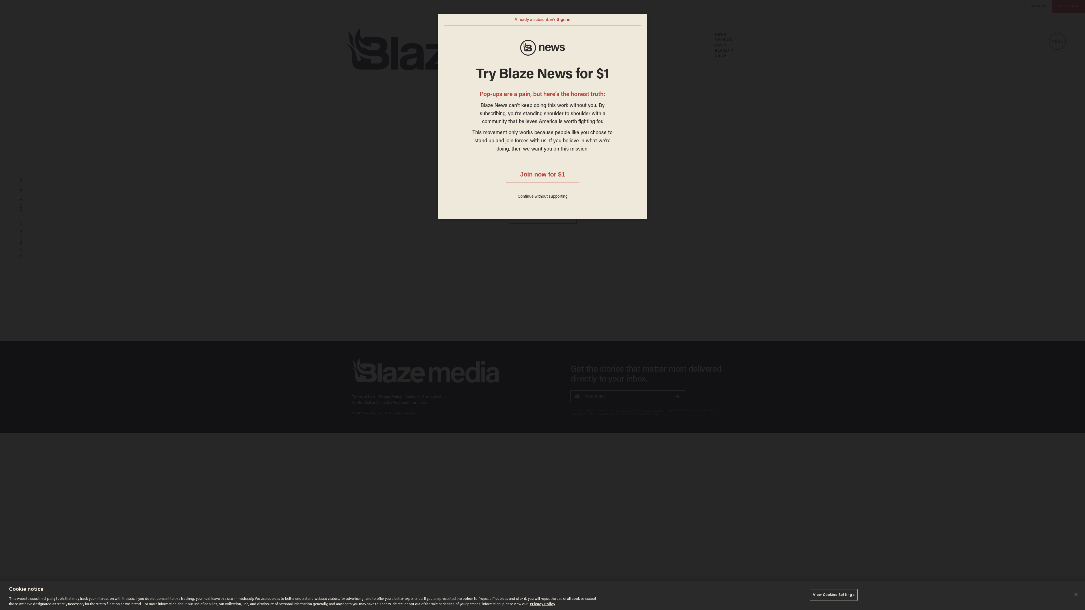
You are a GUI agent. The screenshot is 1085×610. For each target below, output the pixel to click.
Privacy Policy (542, 604)
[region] (542, 595)
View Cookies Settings (833, 595)
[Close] (1076, 594)
